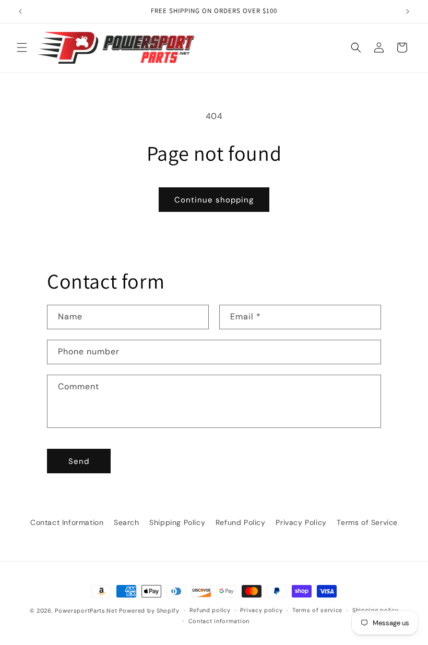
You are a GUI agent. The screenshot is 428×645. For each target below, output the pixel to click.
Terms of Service (367, 522)
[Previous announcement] (20, 11)
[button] (21, 47)
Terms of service (317, 610)
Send (78, 461)
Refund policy (210, 610)
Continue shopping (214, 200)
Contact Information (66, 522)
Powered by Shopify (149, 610)
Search (126, 522)
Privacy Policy (301, 522)
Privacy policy (261, 610)
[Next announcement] (407, 11)
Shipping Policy (177, 522)
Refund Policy (241, 522)
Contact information (218, 621)
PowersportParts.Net (86, 610)
